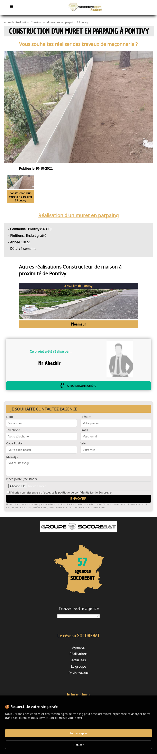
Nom (9, 417)
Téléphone (13, 430)
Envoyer (78, 498)
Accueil (8, 22)
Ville (83, 443)
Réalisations (78, 654)
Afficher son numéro (81, 385)
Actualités (78, 660)
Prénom (86, 417)
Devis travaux (78, 673)
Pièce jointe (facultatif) (21, 479)
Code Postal (14, 443)
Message (12, 457)
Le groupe (78, 666)
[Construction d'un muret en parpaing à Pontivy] (85, 13)
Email (84, 430)
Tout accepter (78, 733)
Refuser (78, 744)
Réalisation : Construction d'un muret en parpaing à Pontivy (52, 22)
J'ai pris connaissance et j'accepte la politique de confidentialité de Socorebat (61, 492)
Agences (78, 647)
